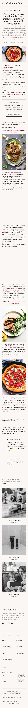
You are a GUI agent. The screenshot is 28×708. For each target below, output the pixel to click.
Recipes (19, 10)
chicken (6, 419)
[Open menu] (3, 3)
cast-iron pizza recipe (14, 402)
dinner (17, 419)
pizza (8, 420)
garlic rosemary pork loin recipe (13, 344)
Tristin (8, 439)
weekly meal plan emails (12, 94)
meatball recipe (6, 232)
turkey (14, 420)
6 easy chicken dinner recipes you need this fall (16, 302)
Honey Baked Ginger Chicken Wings (12, 288)
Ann (8, 459)
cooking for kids (12, 419)
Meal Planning (11, 10)
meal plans (4, 420)
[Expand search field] (24, 3)
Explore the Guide (15, 115)
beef (3, 419)
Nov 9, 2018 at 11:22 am (15, 439)
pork (11, 420)
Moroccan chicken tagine (12, 172)
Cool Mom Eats (14, 3)
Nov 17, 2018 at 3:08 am (14, 459)
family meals (22, 419)
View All (5, 483)
